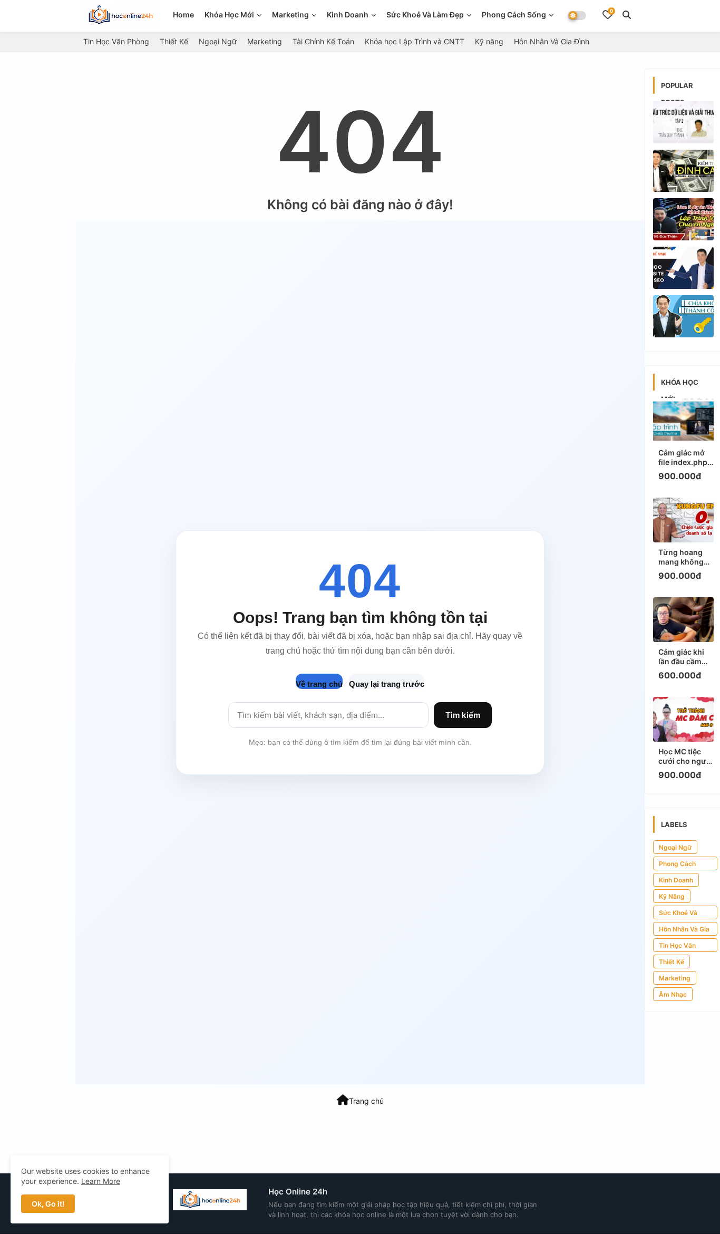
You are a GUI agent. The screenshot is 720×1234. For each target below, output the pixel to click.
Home (183, 14)
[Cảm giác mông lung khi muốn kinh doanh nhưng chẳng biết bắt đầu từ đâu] (683, 316)
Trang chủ (366, 1100)
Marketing (290, 14)
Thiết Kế (174, 41)
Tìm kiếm (462, 715)
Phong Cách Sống (514, 14)
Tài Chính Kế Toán (323, 41)
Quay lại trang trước (386, 683)
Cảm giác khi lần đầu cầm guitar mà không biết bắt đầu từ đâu (684, 656)
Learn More (100, 1181)
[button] (626, 14)
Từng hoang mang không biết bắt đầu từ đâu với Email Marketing (684, 557)
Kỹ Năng (672, 896)
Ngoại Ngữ (218, 41)
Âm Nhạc (673, 994)
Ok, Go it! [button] (48, 1203)
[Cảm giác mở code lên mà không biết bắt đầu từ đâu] (683, 219)
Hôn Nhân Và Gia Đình (551, 41)
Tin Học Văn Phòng (116, 41)
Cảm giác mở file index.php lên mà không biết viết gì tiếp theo (684, 457)
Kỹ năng (489, 41)
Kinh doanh (347, 14)
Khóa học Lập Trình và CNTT (414, 41)
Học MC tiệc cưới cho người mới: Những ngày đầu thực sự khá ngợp (685, 756)
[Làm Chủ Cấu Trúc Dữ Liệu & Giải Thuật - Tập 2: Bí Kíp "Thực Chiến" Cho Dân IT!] (683, 122)
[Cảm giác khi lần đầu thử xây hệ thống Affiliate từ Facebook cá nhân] (683, 171)
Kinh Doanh (676, 880)
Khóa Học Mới (229, 14)
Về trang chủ (319, 683)
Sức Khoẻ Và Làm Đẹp (425, 14)
